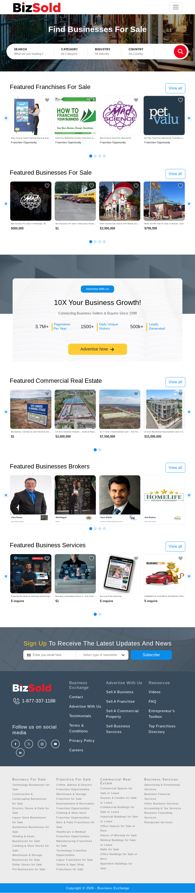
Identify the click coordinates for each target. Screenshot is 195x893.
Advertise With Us (97, 289)
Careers (76, 750)
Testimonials (80, 716)
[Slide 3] (99, 156)
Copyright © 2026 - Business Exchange (97, 888)
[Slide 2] (95, 156)
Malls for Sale (109, 849)
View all (175, 88)
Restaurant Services (158, 822)
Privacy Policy (82, 741)
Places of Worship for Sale (118, 835)
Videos (155, 692)
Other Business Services (161, 803)
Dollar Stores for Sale (27, 864)
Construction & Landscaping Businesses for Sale (29, 799)
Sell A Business (120, 692)
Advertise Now (94, 349)
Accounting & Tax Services (162, 808)
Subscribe (151, 655)
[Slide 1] (90, 156)
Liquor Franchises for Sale (74, 859)
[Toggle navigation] (175, 7)
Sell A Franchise (120, 701)
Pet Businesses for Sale (28, 869)
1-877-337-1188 (37, 700)
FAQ (152, 701)
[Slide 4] (104, 156)
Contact (76, 697)
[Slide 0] (95, 614)
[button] (70, 52)
